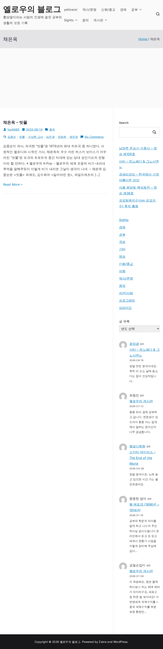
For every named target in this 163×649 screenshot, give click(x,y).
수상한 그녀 (35, 136)
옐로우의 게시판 (141, 401)
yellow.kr (71, 10)
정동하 (62, 136)
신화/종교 (108, 10)
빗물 (22, 136)
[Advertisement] (81, 78)
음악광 (134, 344)
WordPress (120, 641)
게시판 (98, 20)
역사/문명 (89, 10)
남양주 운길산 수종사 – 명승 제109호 (138, 151)
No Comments (94, 137)
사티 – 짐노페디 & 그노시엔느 (139, 164)
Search (124, 122)
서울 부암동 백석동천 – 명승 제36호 (138, 190)
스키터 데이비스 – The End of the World (142, 458)
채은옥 (74, 136)
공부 (134, 10)
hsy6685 (13, 129)
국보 (122, 242)
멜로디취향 (137, 446)
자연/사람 (126, 293)
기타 (122, 249)
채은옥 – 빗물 (15, 122)
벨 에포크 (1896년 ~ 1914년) (144, 507)
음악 (85, 20)
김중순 (12, 136)
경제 (123, 10)
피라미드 (125, 308)
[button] (140, 10)
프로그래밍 (127, 300)
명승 (122, 256)
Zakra (103, 641)
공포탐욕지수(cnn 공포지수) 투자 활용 (137, 203)
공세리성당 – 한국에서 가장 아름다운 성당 (139, 177)
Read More (11, 184)
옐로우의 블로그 (32, 9)
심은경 (50, 136)
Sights (69, 20)
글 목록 (124, 321)
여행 (122, 271)
